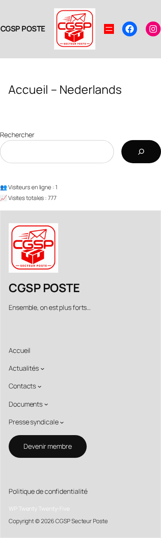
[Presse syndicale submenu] (62, 422)
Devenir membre (48, 446)
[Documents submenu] (46, 404)
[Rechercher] (141, 151)
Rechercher (17, 134)
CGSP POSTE (22, 28)
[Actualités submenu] (42, 368)
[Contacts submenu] (40, 386)
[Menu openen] (109, 29)
